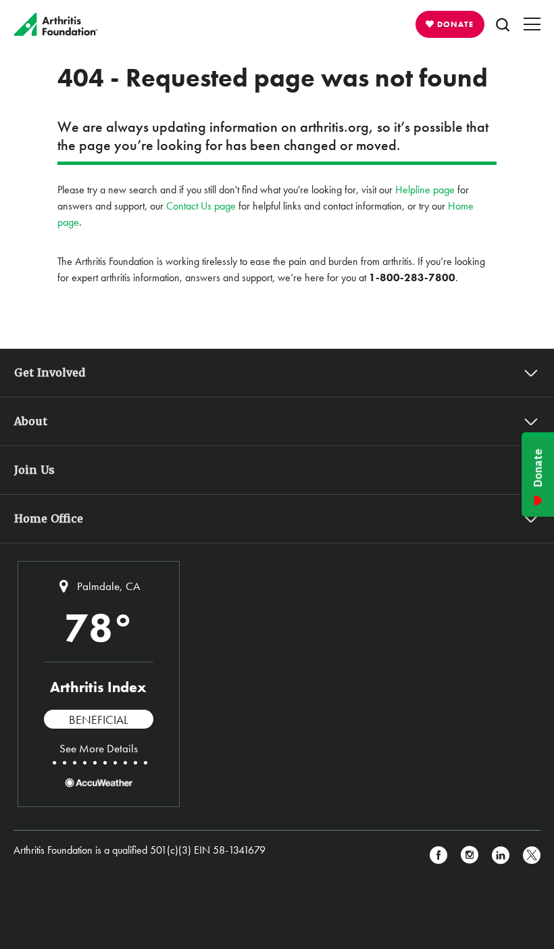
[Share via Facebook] (438, 855)
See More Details (98, 748)
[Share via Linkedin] (500, 855)
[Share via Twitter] (531, 855)
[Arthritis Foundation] (56, 24)
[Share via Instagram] (469, 855)
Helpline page (425, 189)
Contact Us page (201, 206)
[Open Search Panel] (502, 24)
